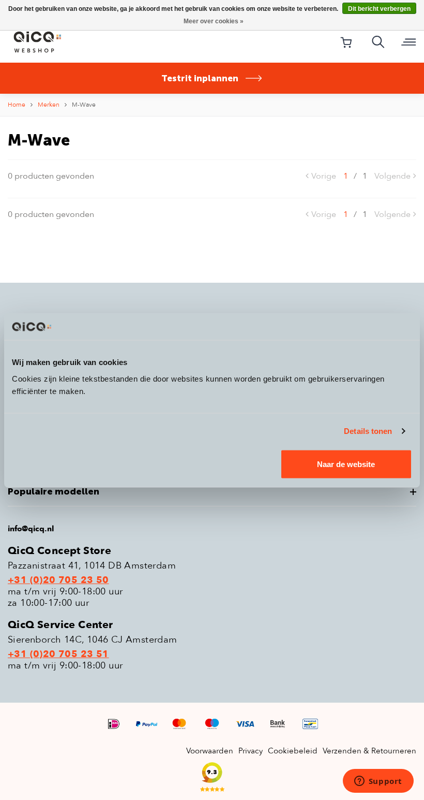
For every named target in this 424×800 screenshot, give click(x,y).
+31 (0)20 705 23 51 (58, 654)
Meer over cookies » (214, 21)
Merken (48, 104)
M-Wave (84, 104)
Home (16, 104)
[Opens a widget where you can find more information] (378, 782)
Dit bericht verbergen (379, 8)
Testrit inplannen (199, 78)
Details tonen (368, 431)
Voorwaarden (209, 751)
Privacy (250, 751)
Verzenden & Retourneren (369, 751)
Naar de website (346, 463)
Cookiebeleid (292, 751)
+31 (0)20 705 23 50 (58, 580)
